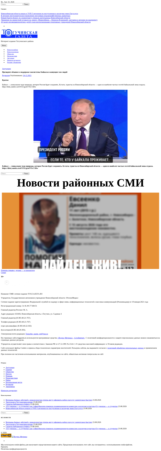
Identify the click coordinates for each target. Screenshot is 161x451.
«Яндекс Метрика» (65, 338)
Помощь (9, 376)
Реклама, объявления (14, 62)
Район (8, 380)
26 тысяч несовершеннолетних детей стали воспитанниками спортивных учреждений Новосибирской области (46, 22)
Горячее (9, 370)
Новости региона (13, 52)
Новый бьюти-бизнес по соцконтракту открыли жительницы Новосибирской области (35, 18)
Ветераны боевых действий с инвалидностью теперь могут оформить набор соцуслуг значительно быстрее (49, 400)
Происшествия (12, 56)
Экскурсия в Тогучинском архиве (19, 402)
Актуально (10, 58)
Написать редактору (14, 60)
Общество (10, 54)
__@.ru (37, 334)
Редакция (6, 75)
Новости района (12, 50)
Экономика (10, 387)
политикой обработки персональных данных (125, 348)
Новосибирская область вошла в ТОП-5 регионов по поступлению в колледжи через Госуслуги (39, 14)
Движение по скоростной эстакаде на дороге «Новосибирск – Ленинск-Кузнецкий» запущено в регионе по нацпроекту (49, 20)
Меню (4, 45)
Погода (9, 374)
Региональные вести (14, 382)
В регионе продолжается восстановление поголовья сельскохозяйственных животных (35, 16)
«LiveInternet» (79, 338)
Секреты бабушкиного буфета (18, 404)
